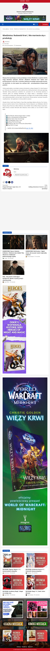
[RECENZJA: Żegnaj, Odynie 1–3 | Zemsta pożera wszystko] (13, 560)
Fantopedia (45, 24)
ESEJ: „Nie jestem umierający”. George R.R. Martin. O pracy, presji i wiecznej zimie (13, 278)
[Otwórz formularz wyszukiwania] (37, 24)
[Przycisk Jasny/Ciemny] (34, 24)
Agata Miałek (6, 282)
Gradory (5, 258)
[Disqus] (25, 210)
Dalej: (38, 186)
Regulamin (30, 646)
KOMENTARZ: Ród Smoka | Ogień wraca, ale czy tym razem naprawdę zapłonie (36, 252)
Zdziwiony (7, 41)
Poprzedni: (11, 186)
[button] (2, 24)
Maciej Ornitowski (30, 256)
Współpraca (24, 646)
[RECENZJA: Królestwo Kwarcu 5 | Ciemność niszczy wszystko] (36, 560)
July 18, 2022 (29, 128)
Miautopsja (29, 573)
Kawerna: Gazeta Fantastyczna (25, 11)
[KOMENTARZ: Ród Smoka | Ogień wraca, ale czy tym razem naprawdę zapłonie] (36, 242)
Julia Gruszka (6, 573)
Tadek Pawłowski (30, 594)
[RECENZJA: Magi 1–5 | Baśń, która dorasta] (36, 582)
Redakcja (19, 646)
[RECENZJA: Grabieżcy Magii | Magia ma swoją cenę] (13, 582)
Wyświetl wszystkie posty (21, 174)
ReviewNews (24, 649)
